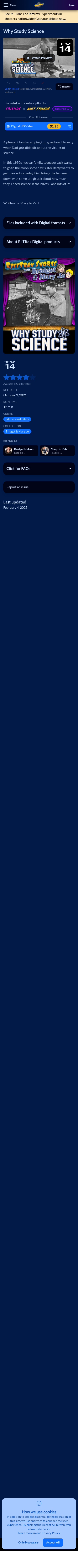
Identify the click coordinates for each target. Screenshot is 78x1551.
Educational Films (17, 419)
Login (72, 4)
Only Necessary (28, 1542)
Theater (66, 86)
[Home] (39, 5)
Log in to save (12, 88)
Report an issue (17, 487)
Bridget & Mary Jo (17, 431)
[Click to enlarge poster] (39, 306)
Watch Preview (42, 57)
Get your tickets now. (50, 19)
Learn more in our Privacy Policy (39, 1533)
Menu (13, 4)
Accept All (53, 1542)
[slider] (5, 377)
